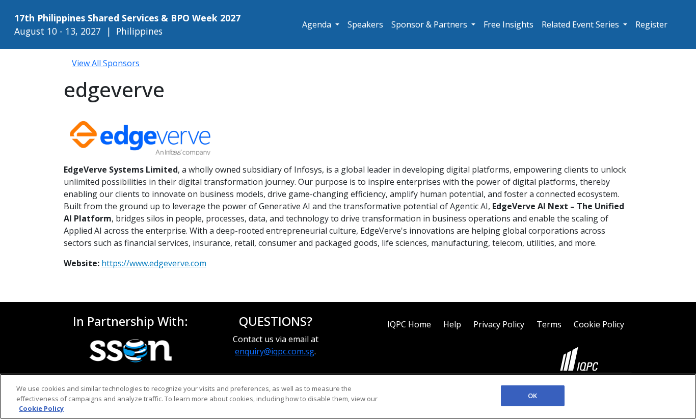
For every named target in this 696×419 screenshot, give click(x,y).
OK (532, 395)
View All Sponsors (106, 63)
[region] (348, 396)
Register (651, 24)
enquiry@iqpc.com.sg (274, 351)
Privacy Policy (498, 324)
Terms (549, 324)
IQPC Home (409, 324)
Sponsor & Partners (430, 24)
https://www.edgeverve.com (153, 263)
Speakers (365, 24)
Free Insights (508, 24)
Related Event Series (581, 24)
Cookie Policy (599, 324)
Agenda (317, 24)
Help (452, 324)
